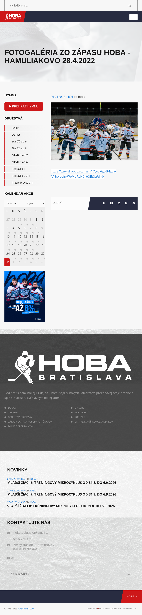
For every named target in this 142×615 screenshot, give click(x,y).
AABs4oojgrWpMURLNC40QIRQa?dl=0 (77, 176)
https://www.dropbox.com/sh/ (71, 171)
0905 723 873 (22, 539)
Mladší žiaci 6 (20, 162)
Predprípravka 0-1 (22, 182)
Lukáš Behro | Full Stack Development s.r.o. (118, 608)
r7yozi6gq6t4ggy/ (104, 171)
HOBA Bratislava (26, 608)
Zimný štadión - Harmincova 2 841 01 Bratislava (34, 547)
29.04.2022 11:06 (62, 97)
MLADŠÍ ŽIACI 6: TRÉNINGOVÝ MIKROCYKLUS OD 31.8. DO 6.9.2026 (61, 482)
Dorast (16, 134)
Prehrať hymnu (24, 106)
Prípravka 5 (18, 169)
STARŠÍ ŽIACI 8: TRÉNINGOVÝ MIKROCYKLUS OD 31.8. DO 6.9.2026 (61, 506)
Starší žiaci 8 (19, 148)
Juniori (15, 127)
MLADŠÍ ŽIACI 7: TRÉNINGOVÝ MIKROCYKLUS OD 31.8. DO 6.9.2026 (61, 494)
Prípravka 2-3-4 (21, 175)
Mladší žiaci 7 (20, 155)
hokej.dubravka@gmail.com (32, 533)
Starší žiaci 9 (19, 141)
